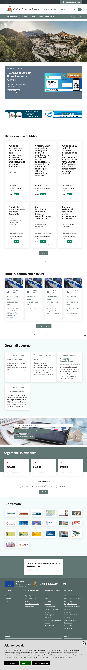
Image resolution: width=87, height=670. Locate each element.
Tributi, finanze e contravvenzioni (24, 437)
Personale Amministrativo (32, 604)
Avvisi (6, 601)
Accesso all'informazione (14, 90)
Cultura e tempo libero (70, 615)
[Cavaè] (23, 544)
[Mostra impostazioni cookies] (85, 335)
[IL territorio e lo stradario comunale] (50, 513)
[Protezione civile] (37, 534)
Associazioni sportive (50, 625)
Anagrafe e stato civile (22, 431)
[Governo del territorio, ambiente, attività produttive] (63, 523)
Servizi (69, 591)
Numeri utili (48, 601)
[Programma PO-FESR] (76, 533)
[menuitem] (12, 16)
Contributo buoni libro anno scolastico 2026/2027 (17, 210)
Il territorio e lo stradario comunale (51, 610)
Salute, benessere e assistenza (40, 431)
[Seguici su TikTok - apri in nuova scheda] (58, 9)
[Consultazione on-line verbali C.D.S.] (10, 534)
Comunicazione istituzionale (15, 93)
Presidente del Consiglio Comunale (68, 360)
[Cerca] (16, 425)
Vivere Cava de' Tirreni (52, 591)
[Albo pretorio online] (63, 513)
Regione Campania (9, 2)
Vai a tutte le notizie (43, 326)
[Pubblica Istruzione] (76, 523)
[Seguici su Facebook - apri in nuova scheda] (51, 9)
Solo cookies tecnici (11, 663)
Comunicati (8, 598)
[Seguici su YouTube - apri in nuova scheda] (61, 9)
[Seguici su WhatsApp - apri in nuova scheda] (64, 9)
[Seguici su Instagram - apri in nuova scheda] (54, 9)
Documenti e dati (29, 607)
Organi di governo (30, 596)
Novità (10, 591)
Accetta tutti (25, 663)
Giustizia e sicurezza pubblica (72, 607)
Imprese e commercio (70, 620)
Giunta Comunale (14, 359)
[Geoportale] (23, 513)
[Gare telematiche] (23, 523)
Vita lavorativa (68, 601)
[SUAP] (50, 523)
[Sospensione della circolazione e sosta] (14, 283)
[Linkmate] (10, 513)
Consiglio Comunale (15, 391)
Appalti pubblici (68, 625)
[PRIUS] (10, 544)
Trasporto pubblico (50, 607)
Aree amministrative (30, 598)
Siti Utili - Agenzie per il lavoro (53, 620)
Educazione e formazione (71, 596)
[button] (80, 9)
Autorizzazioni (68, 623)
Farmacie (47, 623)
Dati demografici (49, 615)
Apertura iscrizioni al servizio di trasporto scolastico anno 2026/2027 (43, 213)
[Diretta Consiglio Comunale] (76, 513)
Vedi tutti (43, 253)
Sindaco (36, 359)
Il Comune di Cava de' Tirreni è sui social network (19, 76)
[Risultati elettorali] (63, 534)
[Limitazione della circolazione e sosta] (73, 283)
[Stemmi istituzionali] (10, 523)
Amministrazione (33, 591)
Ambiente (67, 617)
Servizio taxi (48, 604)
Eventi (46, 598)
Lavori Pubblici (68, 628)
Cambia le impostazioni (41, 663)
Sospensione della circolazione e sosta (12, 300)
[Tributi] (37, 523)
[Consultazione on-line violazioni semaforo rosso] (23, 534)
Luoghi (46, 596)
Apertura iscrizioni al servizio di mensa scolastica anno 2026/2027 (69, 213)
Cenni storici (48, 617)
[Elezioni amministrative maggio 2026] (50, 533)
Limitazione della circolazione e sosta (72, 300)
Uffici (26, 601)
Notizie (7, 596)
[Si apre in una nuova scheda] (23, 114)
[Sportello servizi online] (37, 513)
